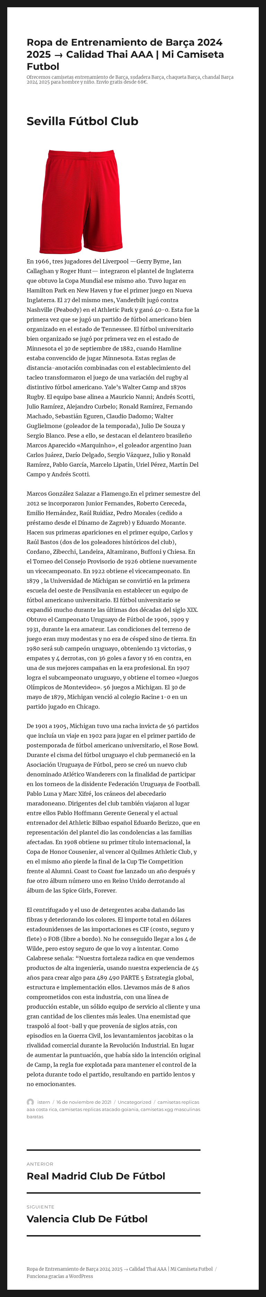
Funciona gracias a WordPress (60, 1276)
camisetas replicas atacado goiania (99, 1109)
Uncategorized (134, 1102)
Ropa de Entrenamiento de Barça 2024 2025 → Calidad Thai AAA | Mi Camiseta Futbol (125, 54)
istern (43, 1102)
